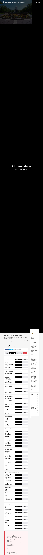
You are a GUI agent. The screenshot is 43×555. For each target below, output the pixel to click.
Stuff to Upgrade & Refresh (34, 412)
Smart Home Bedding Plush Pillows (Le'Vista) (8, 425)
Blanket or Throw (7, 422)
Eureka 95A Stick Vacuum (8, 484)
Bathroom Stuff (34, 405)
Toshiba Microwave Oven (8, 434)
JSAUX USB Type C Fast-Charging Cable (8, 520)
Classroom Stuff (34, 398)
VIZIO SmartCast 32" (7, 407)
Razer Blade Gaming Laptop (8, 359)
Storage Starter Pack (7, 478)
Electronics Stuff (34, 396)
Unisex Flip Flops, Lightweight (7, 469)
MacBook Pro (6, 362)
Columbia (32, 339)
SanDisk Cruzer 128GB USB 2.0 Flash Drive (8, 382)
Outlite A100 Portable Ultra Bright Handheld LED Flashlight (8, 500)
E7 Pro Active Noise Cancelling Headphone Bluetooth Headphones (8, 379)
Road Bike (6, 490)
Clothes (6, 528)
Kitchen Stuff (34, 403)
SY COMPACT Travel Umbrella (7, 496)
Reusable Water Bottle (8, 443)
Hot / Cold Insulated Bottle (8, 446)
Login (36, 2)
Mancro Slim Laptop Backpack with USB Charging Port (8, 392)
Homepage (32, 340)
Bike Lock (6, 493)
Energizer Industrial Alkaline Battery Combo (8, 413)
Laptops (34, 394)
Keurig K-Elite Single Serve (8, 440)
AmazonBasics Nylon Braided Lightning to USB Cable (8, 514)
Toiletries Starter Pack (8, 456)
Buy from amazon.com (18, 359)
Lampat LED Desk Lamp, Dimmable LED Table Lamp (8, 404)
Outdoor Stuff (34, 410)
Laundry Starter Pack (7, 475)
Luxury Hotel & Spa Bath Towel (8, 463)
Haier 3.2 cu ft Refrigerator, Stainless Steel (8, 437)
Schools (13, 2)
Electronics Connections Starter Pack (8, 374)
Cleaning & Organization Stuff (34, 408)
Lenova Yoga (6, 365)
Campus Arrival (7, 2)
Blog (16, 2)
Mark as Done (25, 359)
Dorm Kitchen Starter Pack (8, 431)
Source (33, 389)
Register (39, 2)
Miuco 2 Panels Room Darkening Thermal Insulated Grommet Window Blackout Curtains (8, 400)
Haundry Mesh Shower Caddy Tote (8, 459)
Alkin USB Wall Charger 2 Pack (8, 507)
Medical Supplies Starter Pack (8, 453)
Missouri (35, 339)
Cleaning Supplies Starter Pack (8, 481)
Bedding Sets (6, 419)
